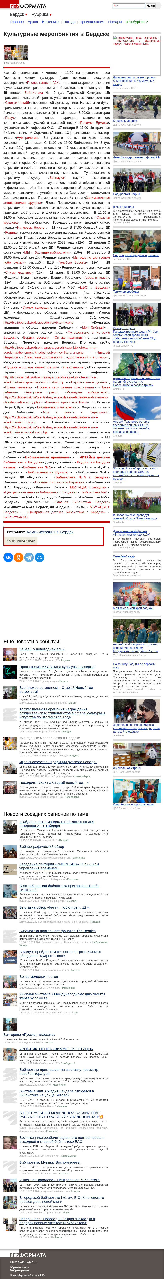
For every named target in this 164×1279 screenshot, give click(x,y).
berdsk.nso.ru (18, 62)
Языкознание (73, 367)
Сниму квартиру (18, 272)
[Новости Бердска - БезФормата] (24, 5)
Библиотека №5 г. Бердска (81, 477)
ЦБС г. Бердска (94, 287)
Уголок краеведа (36, 307)
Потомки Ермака (93, 123)
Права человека (18, 387)
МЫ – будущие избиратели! (47, 252)
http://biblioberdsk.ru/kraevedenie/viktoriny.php (38, 322)
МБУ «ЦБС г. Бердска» (88, 487)
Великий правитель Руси (66, 402)
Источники (50, 22)
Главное (17, 22)
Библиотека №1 (37, 467)
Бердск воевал (35, 337)
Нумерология (27, 138)
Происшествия (92, 22)
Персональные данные (89, 382)
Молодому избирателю (86, 392)
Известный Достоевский (43, 357)
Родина (11, 232)
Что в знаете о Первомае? (75, 412)
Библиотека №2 (94, 492)
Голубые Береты (72, 262)
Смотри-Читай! (17, 103)
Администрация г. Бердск (49, 532)
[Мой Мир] (39, 557)
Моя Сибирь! (93, 327)
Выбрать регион (19, 1270)
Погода (69, 22)
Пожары (115, 22)
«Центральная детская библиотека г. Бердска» (40, 492)
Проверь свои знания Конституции (65, 387)
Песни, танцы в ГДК (43, 83)
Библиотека (33, 93)
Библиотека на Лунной (47, 472)
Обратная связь (19, 1267)
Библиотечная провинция (47, 457)
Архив (33, 22)
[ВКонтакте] (8, 557)
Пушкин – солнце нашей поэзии (31, 367)
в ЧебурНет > (137, 22)
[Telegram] (29, 557)
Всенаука (56, 178)
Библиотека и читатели (55, 407)
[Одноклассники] (18, 557)
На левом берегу (30, 227)
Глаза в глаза (96, 277)
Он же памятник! (69, 337)
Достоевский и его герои (87, 357)
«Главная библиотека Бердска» (58, 482)
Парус (10, 118)
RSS (42, 1275)
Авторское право (41, 392)
